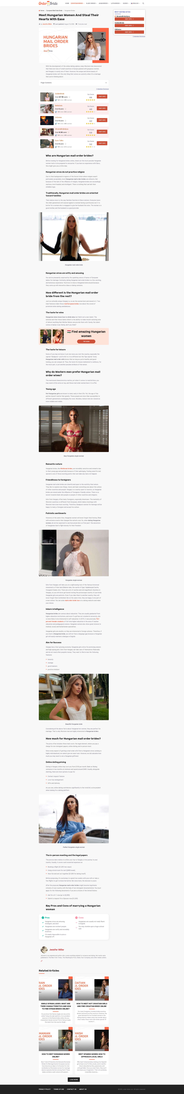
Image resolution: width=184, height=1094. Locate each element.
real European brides (71, 304)
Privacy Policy (45, 1089)
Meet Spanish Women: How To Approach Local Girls (91, 1055)
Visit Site (102, 96)
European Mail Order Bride (54, 10)
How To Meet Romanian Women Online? (56, 1055)
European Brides (77, 3)
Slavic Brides (91, 3)
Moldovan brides (66, 468)
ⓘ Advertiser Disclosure (102, 89)
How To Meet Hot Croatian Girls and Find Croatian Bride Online (91, 1005)
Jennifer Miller (47, 24)
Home (67, 3)
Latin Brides (115, 3)
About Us (83, 1089)
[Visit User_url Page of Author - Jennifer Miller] (41, 961)
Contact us (71, 1089)
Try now (86, 341)
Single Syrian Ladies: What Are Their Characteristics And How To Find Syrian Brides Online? (55, 1006)
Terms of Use (58, 1089)
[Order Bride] (48, 3)
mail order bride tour (72, 600)
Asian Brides (103, 3)
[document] (57, 929)
